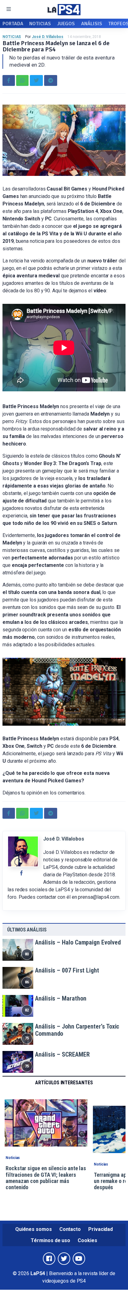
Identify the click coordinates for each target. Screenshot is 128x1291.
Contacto (70, 1229)
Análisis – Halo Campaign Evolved (78, 942)
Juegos (66, 24)
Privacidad (100, 1229)
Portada (12, 24)
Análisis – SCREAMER (62, 1054)
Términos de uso (50, 1240)
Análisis (91, 24)
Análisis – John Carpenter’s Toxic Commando (77, 1030)
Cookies (87, 1240)
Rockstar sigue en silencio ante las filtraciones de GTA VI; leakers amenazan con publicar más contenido (46, 1177)
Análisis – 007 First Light (67, 970)
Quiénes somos (33, 1229)
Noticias (40, 24)
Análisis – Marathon (60, 998)
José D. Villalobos (47, 37)
